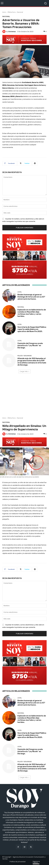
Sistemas (12, 31)
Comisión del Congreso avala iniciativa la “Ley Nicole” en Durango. (30, 345)
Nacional (20, 12)
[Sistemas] (4, 31)
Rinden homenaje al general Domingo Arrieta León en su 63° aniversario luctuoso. (31, 297)
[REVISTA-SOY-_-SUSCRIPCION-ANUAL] (24, 256)
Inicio (4, 12)
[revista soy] (24, 39)
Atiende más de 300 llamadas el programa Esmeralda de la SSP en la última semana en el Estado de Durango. (31, 361)
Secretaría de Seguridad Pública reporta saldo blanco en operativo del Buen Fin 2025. (31, 329)
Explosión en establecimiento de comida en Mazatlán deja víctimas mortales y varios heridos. (31, 313)
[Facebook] (18, 847)
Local (19, 292)
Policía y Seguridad (24, 355)
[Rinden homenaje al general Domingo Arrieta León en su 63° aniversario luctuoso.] (9, 295)
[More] (34, 163)
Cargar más (24, 371)
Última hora (11, 12)
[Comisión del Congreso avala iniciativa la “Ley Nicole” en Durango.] (9, 344)
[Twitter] (31, 847)
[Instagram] (24, 847)
